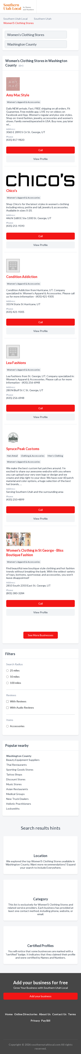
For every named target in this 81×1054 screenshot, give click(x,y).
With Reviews (18, 701)
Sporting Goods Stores (19, 769)
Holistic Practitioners (18, 803)
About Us (45, 1014)
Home (9, 1014)
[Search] (72, 44)
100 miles (15, 682)
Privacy (35, 1020)
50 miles (15, 676)
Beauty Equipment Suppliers (23, 759)
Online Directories (25, 1014)
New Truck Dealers (17, 798)
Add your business (40, 996)
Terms (72, 1014)
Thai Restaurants (16, 764)
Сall (40, 150)
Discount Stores (15, 779)
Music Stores (14, 784)
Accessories (17, 726)
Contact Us (59, 1014)
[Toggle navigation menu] (76, 6)
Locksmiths (13, 808)
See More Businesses (40, 635)
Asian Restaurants (17, 789)
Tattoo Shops (14, 774)
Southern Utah (42, 18)
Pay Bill (45, 1020)
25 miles (15, 670)
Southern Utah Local (15, 18)
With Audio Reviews (22, 707)
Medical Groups (15, 794)
